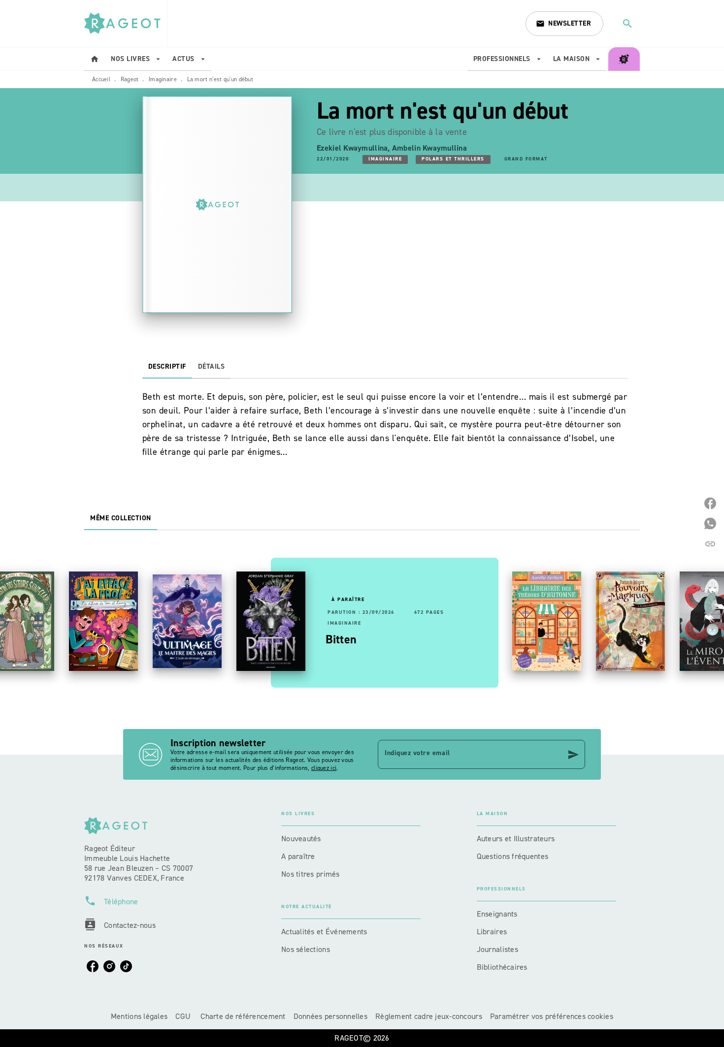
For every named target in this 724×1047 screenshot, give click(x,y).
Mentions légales (139, 1016)
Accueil (101, 79)
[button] (564, 23)
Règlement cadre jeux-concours (428, 1016)
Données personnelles (330, 1016)
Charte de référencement (242, 1016)
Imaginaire (163, 79)
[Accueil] (125, 23)
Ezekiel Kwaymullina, (354, 148)
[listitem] (92, 966)
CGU (184, 1016)
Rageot (130, 79)
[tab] (94, 59)
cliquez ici (323, 768)
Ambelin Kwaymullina (429, 148)
